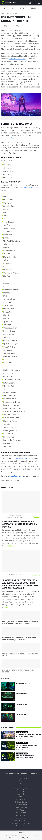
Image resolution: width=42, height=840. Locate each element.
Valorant (21, 797)
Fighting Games (21, 802)
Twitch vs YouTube (21, 820)
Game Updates (21, 815)
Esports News (8, 13)
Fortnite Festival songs (18, 58)
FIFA (21, 783)
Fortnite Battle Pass (32, 187)
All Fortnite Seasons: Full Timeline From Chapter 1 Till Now (28, 736)
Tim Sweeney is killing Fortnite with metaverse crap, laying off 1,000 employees (19, 639)
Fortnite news (15, 476)
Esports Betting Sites (23, 684)
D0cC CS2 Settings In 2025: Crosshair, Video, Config (25, 757)
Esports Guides (21, 818)
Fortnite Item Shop (19, 458)
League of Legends (21, 789)
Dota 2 (21, 781)
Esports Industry (21, 805)
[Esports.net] (8, 2)
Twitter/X (21, 832)
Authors (23, 835)
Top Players (21, 810)
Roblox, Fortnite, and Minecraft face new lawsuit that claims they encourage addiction (20, 623)
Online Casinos (21, 714)
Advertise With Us (33, 835)
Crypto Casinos (21, 694)
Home (2, 13)
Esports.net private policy (11, 835)
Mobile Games (21, 799)
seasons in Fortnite (9, 138)
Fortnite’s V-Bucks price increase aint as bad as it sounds (20, 655)
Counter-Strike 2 (21, 778)
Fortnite (15, 13)
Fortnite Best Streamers (21, 823)
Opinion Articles (21, 807)
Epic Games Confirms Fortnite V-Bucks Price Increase (18, 671)
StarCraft (21, 791)
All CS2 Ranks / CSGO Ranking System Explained (26, 746)
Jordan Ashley (5, 26)
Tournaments (21, 813)
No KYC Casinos (21, 704)
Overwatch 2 (21, 794)
